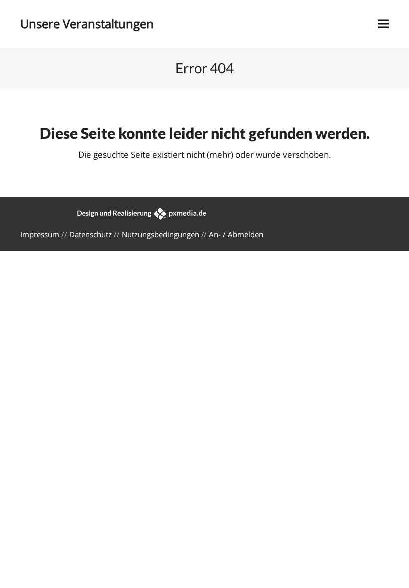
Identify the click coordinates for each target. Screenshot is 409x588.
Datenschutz (90, 234)
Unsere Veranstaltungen (87, 23)
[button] (383, 24)
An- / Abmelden (236, 234)
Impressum (39, 234)
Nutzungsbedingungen (160, 234)
